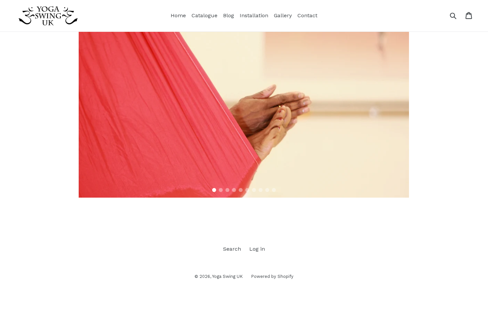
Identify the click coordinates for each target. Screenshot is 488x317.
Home (178, 15)
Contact (307, 15)
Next (414, 111)
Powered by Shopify (272, 276)
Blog (228, 15)
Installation (254, 15)
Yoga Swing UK (227, 276)
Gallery (283, 15)
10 (274, 190)
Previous (73, 111)
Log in (257, 249)
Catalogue (204, 15)
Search (232, 249)
